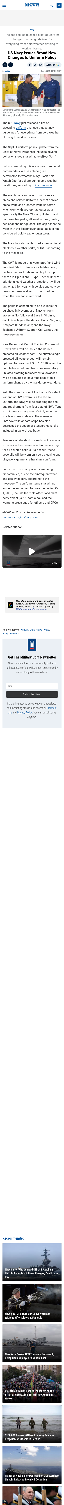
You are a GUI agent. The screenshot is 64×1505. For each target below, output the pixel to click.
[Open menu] (4, 5)
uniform (21, 127)
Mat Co (7, 71)
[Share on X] (35, 64)
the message (43, 185)
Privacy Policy (24, 712)
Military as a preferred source (31, 609)
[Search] (51, 5)
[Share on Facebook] (29, 64)
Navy (32, 30)
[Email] (40, 64)
